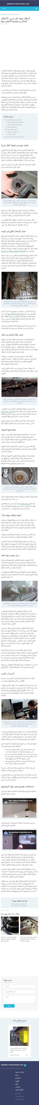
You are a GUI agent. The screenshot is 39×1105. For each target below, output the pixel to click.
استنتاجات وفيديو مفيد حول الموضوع (15, 136)
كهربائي (17, 1087)
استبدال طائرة (25, 504)
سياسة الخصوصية (19, 1096)
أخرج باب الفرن (11, 134)
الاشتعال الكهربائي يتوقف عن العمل (13, 251)
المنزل (16, 14)
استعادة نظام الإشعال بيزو (16, 314)
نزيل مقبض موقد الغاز (13, 132)
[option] (19, 1041)
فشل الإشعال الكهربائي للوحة (15, 122)
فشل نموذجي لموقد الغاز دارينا (13, 120)
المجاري (17, 1078)
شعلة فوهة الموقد (12, 127)
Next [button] (37, 1042)
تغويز (16, 1084)
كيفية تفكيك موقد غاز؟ (11, 129)
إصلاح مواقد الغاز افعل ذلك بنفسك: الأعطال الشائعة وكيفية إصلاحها (28, 939)
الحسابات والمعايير (14, 1055)
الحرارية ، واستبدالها (8, 411)
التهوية (17, 1081)
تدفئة (16, 1075)
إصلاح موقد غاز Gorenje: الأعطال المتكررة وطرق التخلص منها (8, 939)
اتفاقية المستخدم (19, 1099)
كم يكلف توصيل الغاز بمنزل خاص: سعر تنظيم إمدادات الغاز (18, 1050)
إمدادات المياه (19, 1072)
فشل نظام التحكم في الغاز (14, 124)
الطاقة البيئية (19, 1090)
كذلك (3, 667)
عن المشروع (18, 1093)
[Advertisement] (19, 46)
